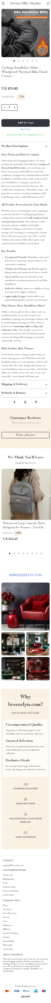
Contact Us (8, 875)
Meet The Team (10, 913)
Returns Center (9, 887)
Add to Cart (25, 123)
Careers (6, 917)
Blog (5, 906)
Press (5, 921)
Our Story (7, 910)
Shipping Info (8, 879)
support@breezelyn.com (13, 866)
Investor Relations (10, 933)
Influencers (7, 925)
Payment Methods (11, 891)
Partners (6, 937)
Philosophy (7, 945)
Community (8, 949)
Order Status (8, 895)
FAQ (5, 883)
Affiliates (6, 929)
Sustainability (8, 941)
